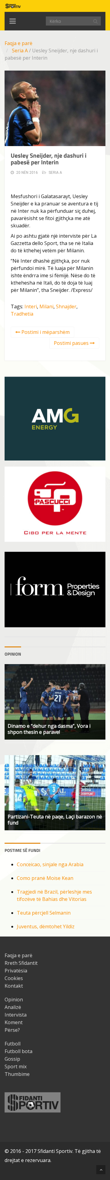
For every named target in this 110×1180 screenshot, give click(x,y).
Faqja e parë (18, 43)
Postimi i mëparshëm (45, 332)
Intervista (16, 1014)
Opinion (14, 999)
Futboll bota (18, 1051)
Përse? (12, 1030)
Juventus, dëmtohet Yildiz (46, 926)
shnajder (66, 306)
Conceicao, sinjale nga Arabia (50, 864)
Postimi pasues (72, 343)
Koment (14, 1022)
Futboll (12, 1043)
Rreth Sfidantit (21, 963)
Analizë (13, 1007)
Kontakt (14, 985)
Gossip (12, 1059)
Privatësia (16, 970)
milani (46, 306)
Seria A (20, 50)
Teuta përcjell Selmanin (44, 912)
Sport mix (16, 1066)
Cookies (14, 978)
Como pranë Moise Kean (45, 878)
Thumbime (17, 1074)
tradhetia (22, 313)
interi (30, 306)
